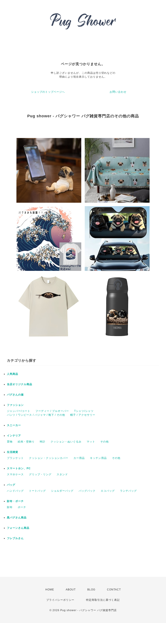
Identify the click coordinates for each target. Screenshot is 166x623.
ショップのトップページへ (48, 91)
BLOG (91, 589)
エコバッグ (108, 490)
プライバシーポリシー (60, 599)
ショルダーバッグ (62, 490)
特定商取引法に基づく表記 (103, 599)
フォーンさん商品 (18, 527)
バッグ (11, 484)
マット (91, 441)
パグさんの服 (15, 394)
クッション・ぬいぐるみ (66, 441)
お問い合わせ (118, 91)
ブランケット (15, 458)
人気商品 (12, 373)
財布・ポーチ (15, 501)
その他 (104, 441)
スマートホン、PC (19, 468)
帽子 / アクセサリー (82, 414)
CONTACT (114, 589)
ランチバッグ (128, 490)
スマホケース (15, 474)
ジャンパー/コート (18, 411)
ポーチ (22, 507)
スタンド (62, 474)
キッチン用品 (98, 458)
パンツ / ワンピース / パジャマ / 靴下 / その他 (36, 414)
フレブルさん (15, 538)
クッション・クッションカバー (48, 458)
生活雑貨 (12, 452)
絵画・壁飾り (26, 441)
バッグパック (87, 490)
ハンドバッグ (15, 490)
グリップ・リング (40, 474)
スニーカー (14, 425)
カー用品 (79, 458)
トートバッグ (37, 490)
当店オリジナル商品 (19, 384)
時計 (42, 441)
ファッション (15, 404)
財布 (10, 507)
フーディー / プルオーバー (52, 411)
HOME (49, 589)
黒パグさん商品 (17, 517)
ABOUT (71, 589)
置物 (10, 441)
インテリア (14, 435)
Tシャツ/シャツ (84, 411)
